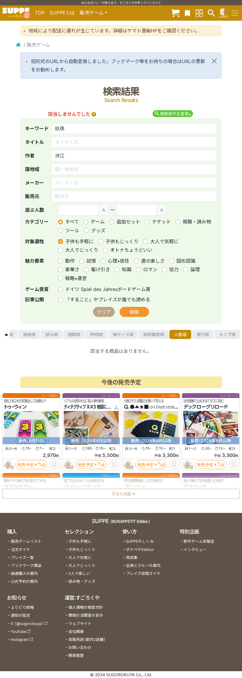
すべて (72, 222)
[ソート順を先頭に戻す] (6, 334)
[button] (93, 114)
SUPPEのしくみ (140, 541)
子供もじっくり (121, 241)
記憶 (91, 261)
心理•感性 (118, 261)
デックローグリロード (206, 407)
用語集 (132, 557)
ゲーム (98, 222)
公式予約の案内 (24, 581)
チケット (161, 222)
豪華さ (72, 269)
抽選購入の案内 (24, 573)
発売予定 (25, 464)
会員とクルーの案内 (143, 565)
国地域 (32, 169)
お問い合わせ (79, 647)
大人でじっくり (81, 250)
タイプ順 (227, 334)
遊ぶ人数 (34, 210)
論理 (195, 269)
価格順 (29, 334)
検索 (134, 312)
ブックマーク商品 (26, 565)
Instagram (20, 639)
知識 (126, 269)
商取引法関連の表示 (85, 615)
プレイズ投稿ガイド (143, 573)
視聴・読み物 (197, 222)
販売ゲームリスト (26, 541)
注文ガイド (20, 549)
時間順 (96, 334)
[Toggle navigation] (235, 13)
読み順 (51, 334)
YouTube (18, 631)
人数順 (180, 334)
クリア (104, 312)
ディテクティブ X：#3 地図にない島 (90, 407)
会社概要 (76, 631)
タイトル (34, 142)
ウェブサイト (79, 623)
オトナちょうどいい (131, 250)
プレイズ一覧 (22, 557)
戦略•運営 (76, 278)
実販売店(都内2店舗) (87, 639)
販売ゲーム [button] (92, 13)
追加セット (128, 222)
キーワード (37, 128)
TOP (40, 13)
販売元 (32, 196)
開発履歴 (76, 655)
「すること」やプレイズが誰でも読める (107, 299)
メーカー (34, 183)
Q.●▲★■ (136, 407)
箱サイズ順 (123, 334)
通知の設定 (20, 615)
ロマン (150, 269)
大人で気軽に (164, 241)
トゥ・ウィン (15, 407)
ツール (72, 230)
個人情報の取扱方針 (85, 607)
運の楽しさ (153, 261)
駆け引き (100, 269)
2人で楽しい (79, 573)
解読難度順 (153, 334)
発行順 (203, 334)
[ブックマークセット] (187, 13)
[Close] (214, 61)
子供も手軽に (79, 241)
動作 (70, 261)
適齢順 (74, 334)
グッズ (98, 230)
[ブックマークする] (54, 464)
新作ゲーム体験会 (199, 541)
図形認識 (185, 261)
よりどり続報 (22, 607)
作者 (30, 156)
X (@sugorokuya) (27, 623)
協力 (174, 269)
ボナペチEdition (140, 549)
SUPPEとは (62, 13)
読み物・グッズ (81, 581)
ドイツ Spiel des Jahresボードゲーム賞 (108, 289)
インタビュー (195, 549)
